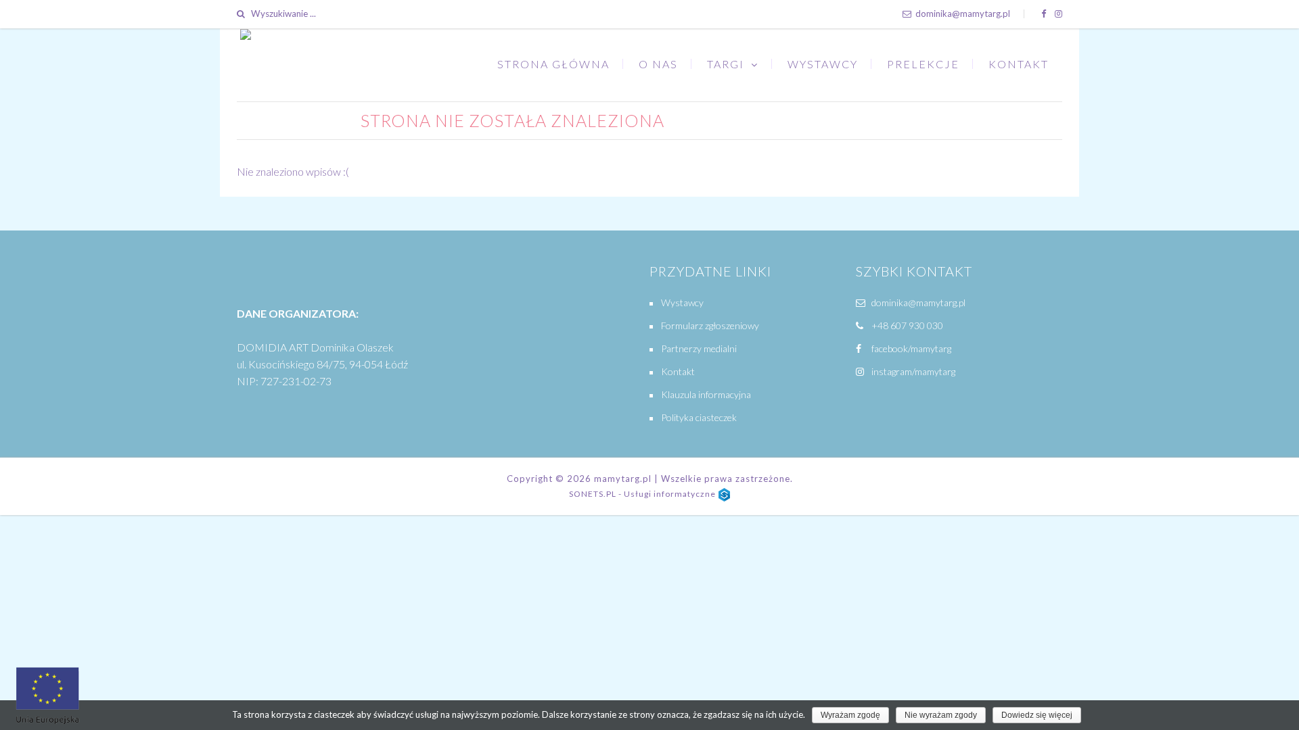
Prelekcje (923, 63)
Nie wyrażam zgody (941, 715)
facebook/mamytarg (910, 348)
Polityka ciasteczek (699, 417)
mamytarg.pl (623, 478)
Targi (725, 63)
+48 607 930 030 (907, 325)
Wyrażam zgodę (850, 715)
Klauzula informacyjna (706, 394)
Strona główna (553, 63)
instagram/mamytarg (912, 371)
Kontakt (1018, 63)
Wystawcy (823, 63)
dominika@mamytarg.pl (961, 13)
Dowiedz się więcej (1036, 715)
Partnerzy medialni (699, 348)
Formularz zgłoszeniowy (710, 325)
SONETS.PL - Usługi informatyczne (643, 494)
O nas (658, 63)
